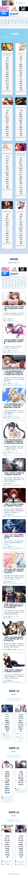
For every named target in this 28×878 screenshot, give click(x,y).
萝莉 (13, 320)
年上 (5, 864)
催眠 (19, 736)
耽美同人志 (8, 54)
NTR (9, 681)
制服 (11, 548)
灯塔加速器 (9, 22)
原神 (4, 107)
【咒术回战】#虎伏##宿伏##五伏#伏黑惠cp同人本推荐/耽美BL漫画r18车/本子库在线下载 (20, 846)
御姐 (16, 417)
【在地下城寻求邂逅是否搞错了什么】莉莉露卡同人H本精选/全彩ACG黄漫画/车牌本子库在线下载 (14, 372)
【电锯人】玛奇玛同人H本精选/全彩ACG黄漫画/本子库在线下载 (14, 505)
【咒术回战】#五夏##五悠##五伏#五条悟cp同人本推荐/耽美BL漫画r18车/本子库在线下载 (7, 846)
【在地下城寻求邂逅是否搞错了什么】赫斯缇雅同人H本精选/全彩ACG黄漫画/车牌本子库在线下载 (14, 441)
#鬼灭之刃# (5, 53)
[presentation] (7, 47)
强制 (8, 320)
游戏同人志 (8, 107)
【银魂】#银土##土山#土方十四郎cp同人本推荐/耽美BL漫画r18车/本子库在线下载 (13, 605)
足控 (6, 801)
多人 (6, 351)
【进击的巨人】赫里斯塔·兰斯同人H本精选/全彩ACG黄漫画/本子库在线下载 (21, 73)
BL (8, 617)
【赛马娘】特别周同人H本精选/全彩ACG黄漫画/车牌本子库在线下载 (14, 341)
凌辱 (11, 384)
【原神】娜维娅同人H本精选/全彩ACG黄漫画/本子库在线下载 (21, 123)
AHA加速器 (2, 22)
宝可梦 (4, 153)
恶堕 (23, 738)
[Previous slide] (3, 724)
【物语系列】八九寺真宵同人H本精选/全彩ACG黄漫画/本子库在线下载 (21, 229)
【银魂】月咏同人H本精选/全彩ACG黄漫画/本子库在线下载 (13, 670)
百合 (10, 351)
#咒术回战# (19, 153)
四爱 (9, 516)
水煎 (16, 453)
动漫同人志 (20, 53)
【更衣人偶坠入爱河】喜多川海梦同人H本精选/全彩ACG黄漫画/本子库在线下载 (14, 570)
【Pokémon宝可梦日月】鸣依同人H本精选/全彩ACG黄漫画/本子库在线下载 (20, 723)
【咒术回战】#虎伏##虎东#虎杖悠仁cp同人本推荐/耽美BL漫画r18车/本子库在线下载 (21, 175)
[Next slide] (25, 724)
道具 (15, 582)
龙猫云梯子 (12, 22)
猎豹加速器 (5, 22)
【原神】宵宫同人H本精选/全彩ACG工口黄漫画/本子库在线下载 (7, 228)
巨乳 (6, 320)
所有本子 (12, 350)
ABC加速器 (23, 22)
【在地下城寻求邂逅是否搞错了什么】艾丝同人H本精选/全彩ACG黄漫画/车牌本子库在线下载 (14, 405)
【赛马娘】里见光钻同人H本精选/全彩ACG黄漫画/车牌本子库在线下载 (14, 308)
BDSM (6, 384)
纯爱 (10, 320)
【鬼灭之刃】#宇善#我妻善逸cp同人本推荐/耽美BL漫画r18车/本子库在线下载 (7, 73)
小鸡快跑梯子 (16, 22)
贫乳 (21, 384)
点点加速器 (26, 22)
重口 (6, 455)
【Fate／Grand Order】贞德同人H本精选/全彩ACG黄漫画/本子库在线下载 (14, 536)
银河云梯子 (19, 22)
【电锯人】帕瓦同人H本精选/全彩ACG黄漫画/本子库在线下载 (14, 473)
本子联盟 (17, 873)
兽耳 (9, 384)
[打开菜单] (24, 3)
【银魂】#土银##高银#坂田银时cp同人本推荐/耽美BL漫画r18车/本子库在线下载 (13, 638)
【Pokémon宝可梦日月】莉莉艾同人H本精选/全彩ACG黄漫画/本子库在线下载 (7, 172)
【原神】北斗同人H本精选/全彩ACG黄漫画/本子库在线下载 (7, 123)
